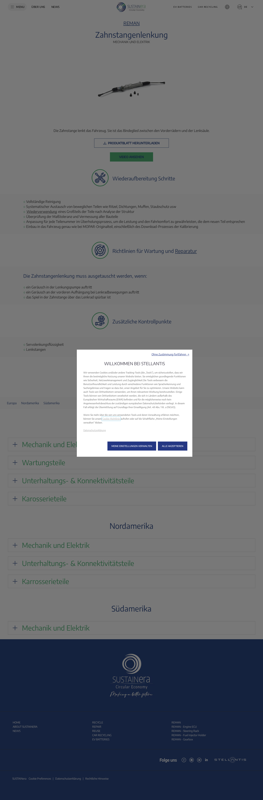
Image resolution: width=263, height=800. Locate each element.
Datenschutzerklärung (94, 430)
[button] (170, 354)
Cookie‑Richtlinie (111, 418)
